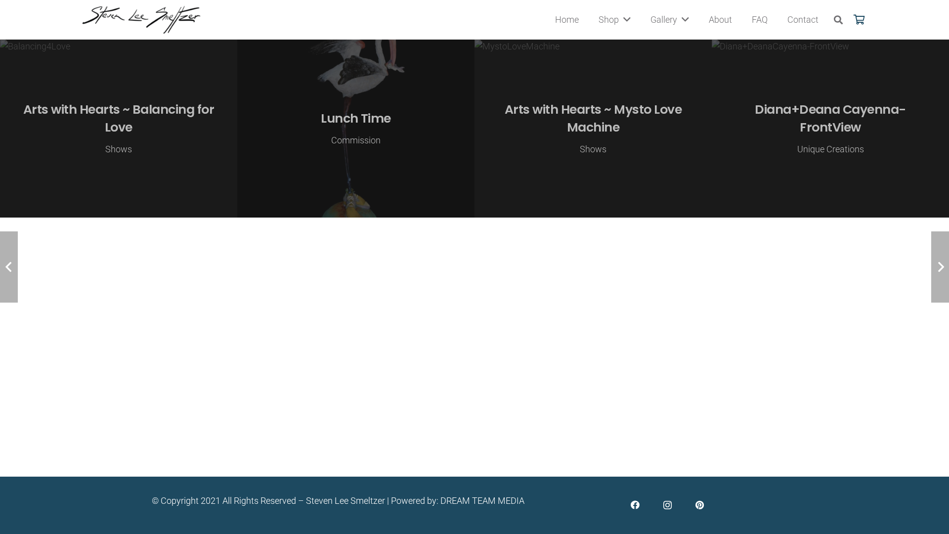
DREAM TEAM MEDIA (482, 500)
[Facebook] (635, 505)
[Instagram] (667, 505)
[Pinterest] (700, 505)
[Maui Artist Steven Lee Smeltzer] (142, 20)
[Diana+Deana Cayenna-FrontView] (830, 129)
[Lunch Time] (355, 129)
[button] (838, 19)
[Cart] (859, 20)
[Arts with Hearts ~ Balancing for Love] (118, 129)
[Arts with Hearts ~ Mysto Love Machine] (593, 129)
